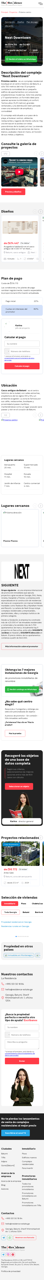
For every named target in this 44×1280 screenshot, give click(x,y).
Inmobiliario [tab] (9, 903)
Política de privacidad (10, 1271)
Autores (5, 1189)
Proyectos (13, 12)
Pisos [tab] (23, 903)
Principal (4, 12)
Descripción (10, 22)
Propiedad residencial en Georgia (16, 922)
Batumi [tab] (26, 912)
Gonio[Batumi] (8, 1165)
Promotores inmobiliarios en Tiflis (31, 1203)
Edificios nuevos (29, 1157)
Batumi (4, 1153)
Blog (3, 1185)
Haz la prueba (15, 733)
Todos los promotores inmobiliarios (28, 1186)
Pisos (24, 1153)
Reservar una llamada (24, 1237)
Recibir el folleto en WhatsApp (22, 59)
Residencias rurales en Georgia (15, 926)
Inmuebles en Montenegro (20, 955)
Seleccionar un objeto (19, 786)
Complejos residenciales (28, 1162)
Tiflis (3, 1157)
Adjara (4, 1161)
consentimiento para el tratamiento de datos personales (20, 1054)
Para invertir (27, 1168)
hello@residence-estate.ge (19, 989)
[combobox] (7, 351)
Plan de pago (32, 22)
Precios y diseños (13, 192)
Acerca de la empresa (11, 1181)
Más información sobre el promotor (21, 646)
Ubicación (9, 26)
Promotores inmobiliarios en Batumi (29, 1196)
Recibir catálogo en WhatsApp (23, 689)
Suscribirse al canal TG (15, 1133)
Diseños (20, 22)
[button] (42, 153)
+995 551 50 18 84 (14, 984)
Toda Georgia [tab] (10, 912)
